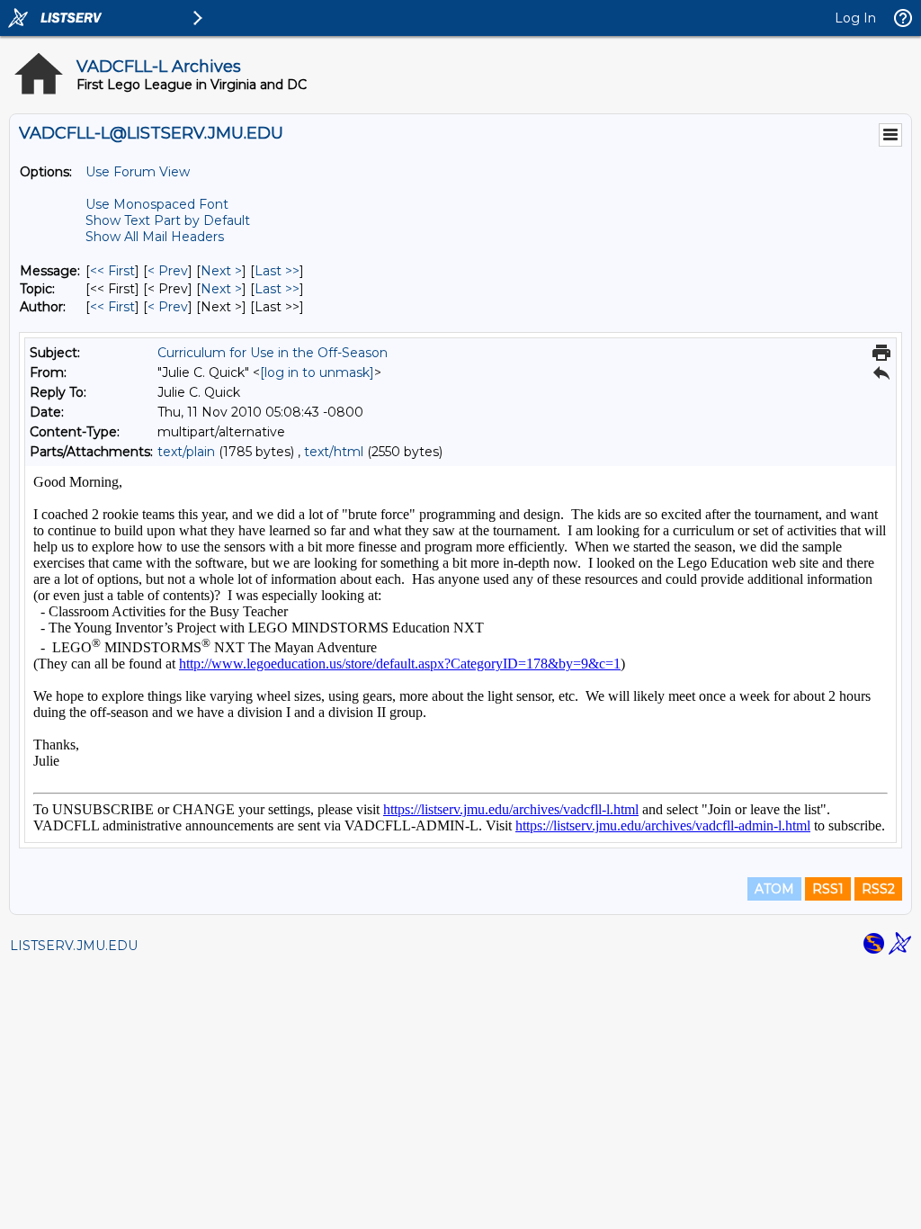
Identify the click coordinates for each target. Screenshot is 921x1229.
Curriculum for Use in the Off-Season (272, 353)
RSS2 (878, 889)
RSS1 (828, 889)
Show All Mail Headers (154, 237)
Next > (221, 271)
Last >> (277, 271)
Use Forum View (137, 172)
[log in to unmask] (317, 372)
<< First (112, 271)
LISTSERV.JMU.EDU (74, 945)
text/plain (186, 452)
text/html (333, 452)
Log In (855, 18)
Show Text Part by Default (167, 220)
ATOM (774, 889)
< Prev (168, 271)
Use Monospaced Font (156, 204)
